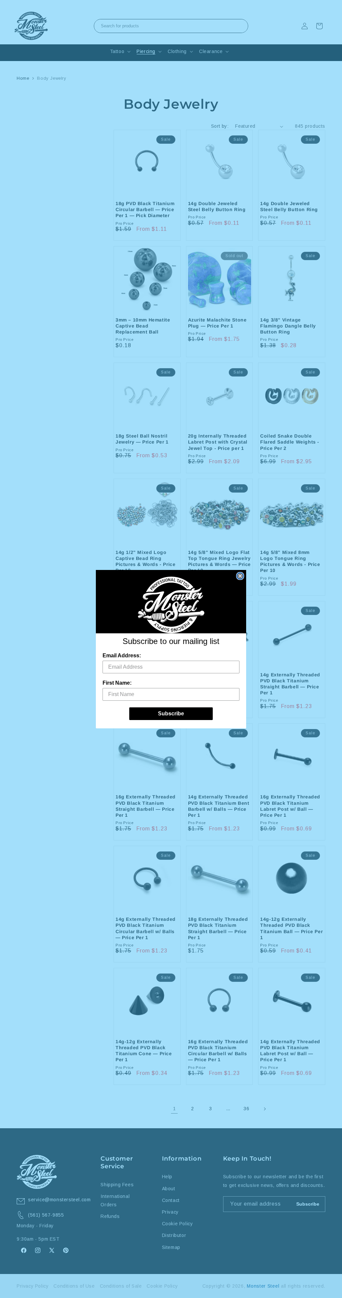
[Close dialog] (240, 576)
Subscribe (171, 713)
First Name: (117, 683)
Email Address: (122, 655)
